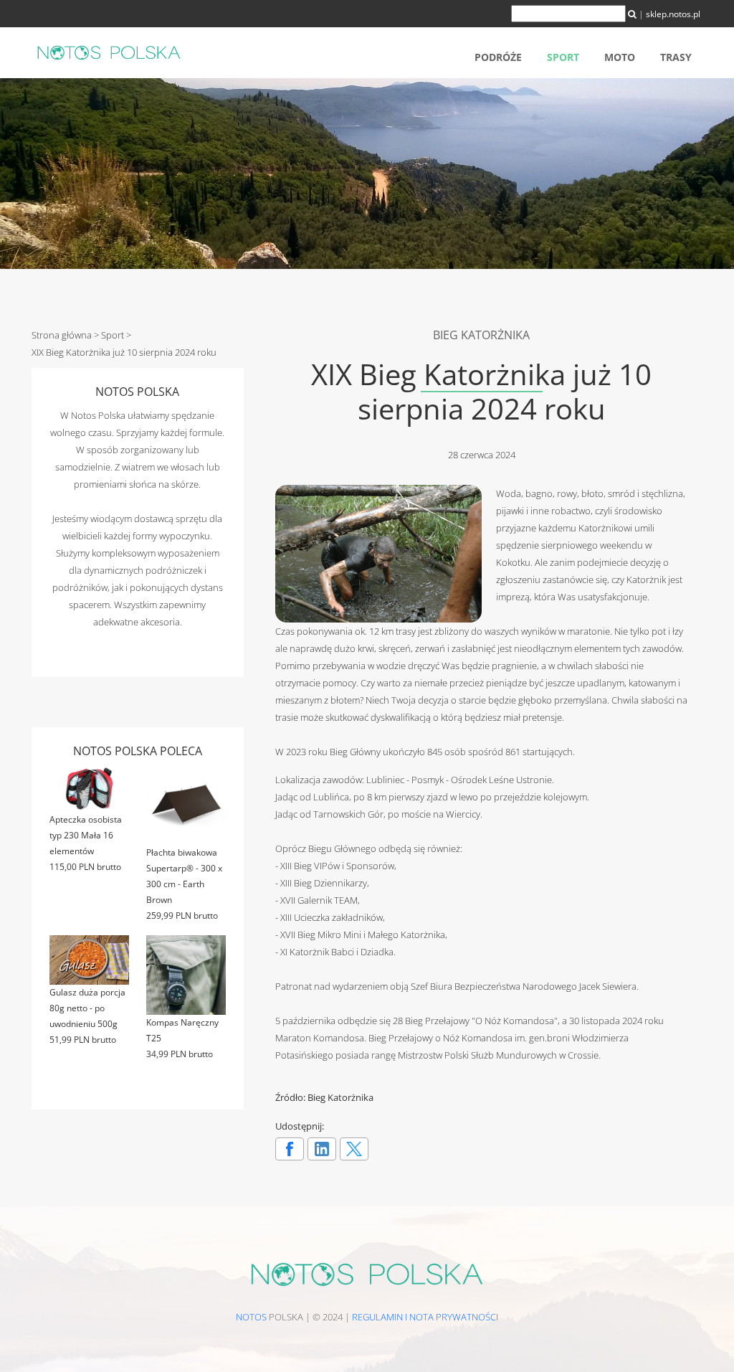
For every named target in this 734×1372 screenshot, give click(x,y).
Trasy (676, 57)
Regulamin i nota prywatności (425, 1316)
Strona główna (62, 334)
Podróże (498, 57)
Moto (619, 57)
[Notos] (109, 51)
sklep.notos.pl (673, 14)
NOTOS (251, 1316)
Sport (563, 57)
